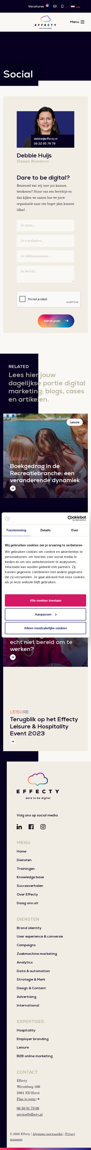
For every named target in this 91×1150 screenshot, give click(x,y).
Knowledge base (30, 877)
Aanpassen (43, 614)
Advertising (26, 996)
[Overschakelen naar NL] (73, 6)
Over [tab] (74, 530)
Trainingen (26, 868)
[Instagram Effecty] (43, 827)
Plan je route (26, 1099)
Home (21, 851)
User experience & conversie (40, 936)
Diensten (24, 860)
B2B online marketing (34, 1056)
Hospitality (26, 1030)
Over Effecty (27, 894)
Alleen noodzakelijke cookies (45, 628)
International (28, 1005)
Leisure (74, 422)
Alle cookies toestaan (45, 600)
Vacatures (38, 6)
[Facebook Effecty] (31, 827)
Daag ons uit (27, 903)
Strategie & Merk (31, 979)
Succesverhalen (30, 885)
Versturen (52, 321)
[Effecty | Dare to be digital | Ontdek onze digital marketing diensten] (45, 22)
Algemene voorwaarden (48, 1134)
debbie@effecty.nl (45, 139)
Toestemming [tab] (16, 530)
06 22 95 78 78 (44, 143)
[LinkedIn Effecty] (19, 827)
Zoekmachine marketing (37, 953)
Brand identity (29, 928)
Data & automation (33, 971)
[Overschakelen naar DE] (78, 6)
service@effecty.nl (30, 1114)
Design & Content (31, 988)
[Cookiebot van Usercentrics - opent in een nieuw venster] (67, 518)
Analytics (25, 962)
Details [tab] (45, 530)
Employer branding (32, 1039)
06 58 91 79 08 (28, 1108)
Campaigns (26, 945)
